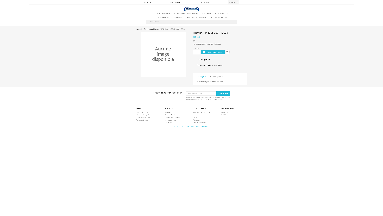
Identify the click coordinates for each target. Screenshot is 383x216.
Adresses (196, 120)
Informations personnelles (202, 112)
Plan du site (168, 123)
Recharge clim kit (164, 13)
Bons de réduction (199, 123)
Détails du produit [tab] (216, 77)
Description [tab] (201, 77)
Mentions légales (170, 115)
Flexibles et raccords (143, 120)
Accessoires (179, 13)
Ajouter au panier (213, 52)
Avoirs (195, 117)
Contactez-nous (170, 120)
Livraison (168, 112)
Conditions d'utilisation (172, 117)
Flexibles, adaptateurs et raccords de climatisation (182, 17)
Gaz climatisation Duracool (200, 13)
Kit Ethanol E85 (222, 13)
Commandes (197, 115)
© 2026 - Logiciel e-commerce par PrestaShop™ (191, 126)
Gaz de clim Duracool (143, 112)
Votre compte (199, 109)
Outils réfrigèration (217, 17)
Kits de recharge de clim (144, 115)
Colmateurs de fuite (143, 117)
